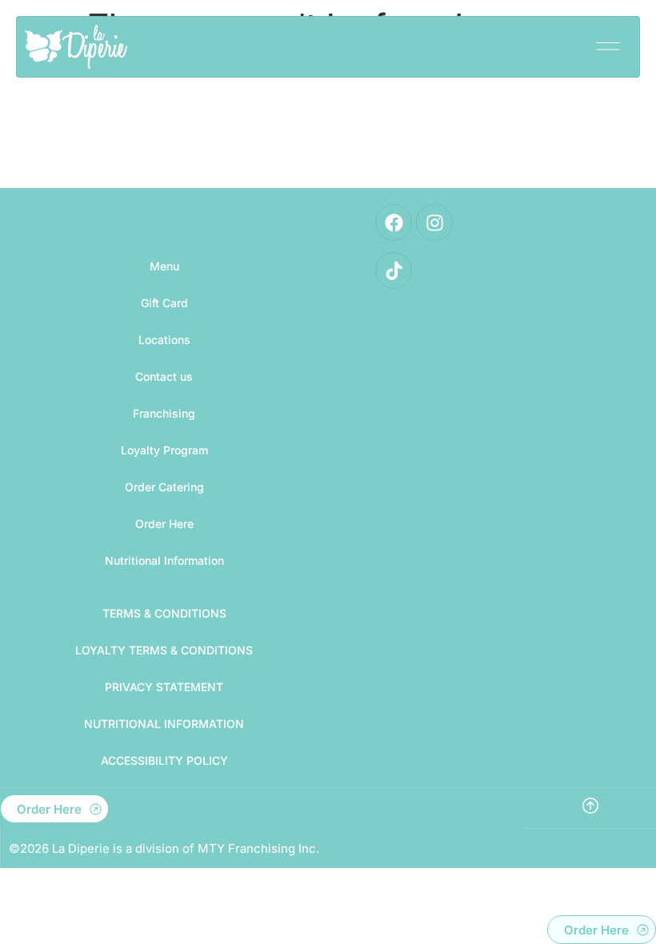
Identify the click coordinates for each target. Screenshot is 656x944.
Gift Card (164, 303)
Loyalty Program (164, 450)
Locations (164, 339)
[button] (608, 41)
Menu (164, 266)
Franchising (164, 413)
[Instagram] (434, 222)
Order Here (164, 523)
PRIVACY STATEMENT (164, 687)
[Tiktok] (393, 270)
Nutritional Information (164, 560)
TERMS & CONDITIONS (164, 613)
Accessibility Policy (164, 760)
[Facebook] (393, 222)
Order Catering (164, 487)
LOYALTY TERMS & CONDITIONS (164, 650)
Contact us (164, 376)
